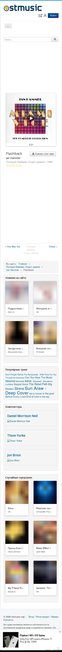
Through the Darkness (14, 377)
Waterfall (10, 381)
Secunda (20, 381)
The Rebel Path (38, 384)
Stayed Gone (21, 384)
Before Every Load (15, 396)
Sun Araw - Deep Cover (25, 390)
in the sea (44, 396)
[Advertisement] (31, 206)
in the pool (48, 393)
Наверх (55, 616)
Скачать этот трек (44, 153)
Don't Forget (11, 374)
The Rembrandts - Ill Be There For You (40, 374)
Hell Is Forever (35, 393)
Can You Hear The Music (38, 377)
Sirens (19, 388)
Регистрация (42, 616)
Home (20, 374)
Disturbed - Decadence (43, 381)
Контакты (8, 619)
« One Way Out (12, 246)
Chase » (53, 246)
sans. (28, 380)
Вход (31, 616)
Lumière (9, 384)
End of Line (32, 396)
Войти (53, 15)
